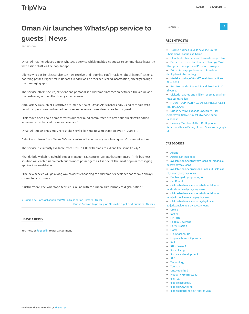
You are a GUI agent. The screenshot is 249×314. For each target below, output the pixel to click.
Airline (174, 152)
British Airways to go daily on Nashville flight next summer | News (113, 203)
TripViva (34, 7)
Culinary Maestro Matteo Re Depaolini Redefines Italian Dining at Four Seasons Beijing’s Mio (196, 127)
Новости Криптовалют (184, 274)
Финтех (175, 278)
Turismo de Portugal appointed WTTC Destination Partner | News (62, 199)
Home (200, 7)
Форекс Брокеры (180, 282)
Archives (216, 7)
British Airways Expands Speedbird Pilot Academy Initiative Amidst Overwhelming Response (192, 114)
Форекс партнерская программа (190, 290)
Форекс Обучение (181, 286)
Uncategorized (179, 270)
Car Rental (176, 181)
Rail (172, 242)
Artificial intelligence (182, 156)
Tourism (175, 266)
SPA (172, 258)
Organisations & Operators (186, 237)
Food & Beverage (180, 221)
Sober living (177, 250)
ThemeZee (60, 307)
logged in (42, 230)
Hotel (173, 229)
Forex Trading (178, 225)
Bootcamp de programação (186, 177)
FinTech (175, 217)
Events (174, 213)
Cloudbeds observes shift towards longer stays (198, 57)
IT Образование (180, 233)
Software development (184, 254)
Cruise (174, 209)
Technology (29, 46)
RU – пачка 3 (178, 246)
